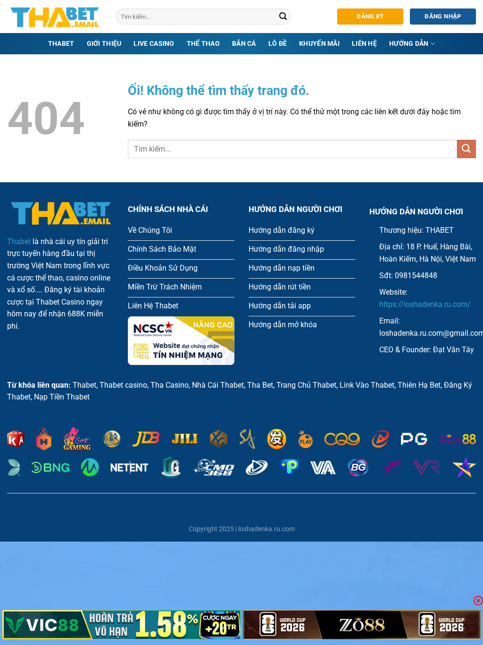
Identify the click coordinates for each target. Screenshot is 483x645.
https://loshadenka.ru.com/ (425, 304)
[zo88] (362, 624)
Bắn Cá (244, 44)
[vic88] (121, 624)
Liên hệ (364, 44)
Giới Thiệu (104, 44)
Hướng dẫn (409, 44)
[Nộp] (283, 16)
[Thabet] (54, 16)
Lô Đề (277, 44)
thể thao (203, 44)
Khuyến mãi (319, 44)
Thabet (61, 44)
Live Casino (153, 44)
